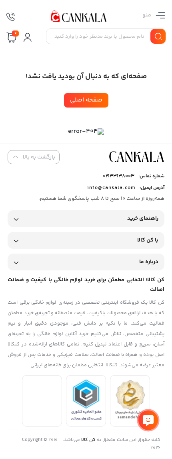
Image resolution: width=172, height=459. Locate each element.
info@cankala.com (111, 188)
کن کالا (88, 440)
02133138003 (118, 176)
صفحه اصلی (86, 100)
